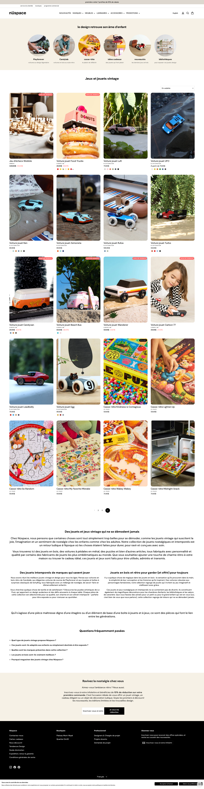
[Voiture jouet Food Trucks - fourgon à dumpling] (71, 169)
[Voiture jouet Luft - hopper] (113, 169)
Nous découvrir (15, 743)
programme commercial (51, 6)
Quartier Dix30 (63, 739)
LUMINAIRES (102, 13)
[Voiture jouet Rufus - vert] (107, 251)
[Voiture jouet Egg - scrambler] (63, 415)
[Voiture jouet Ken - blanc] (11, 251)
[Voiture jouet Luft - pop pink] (107, 169)
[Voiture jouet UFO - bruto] (157, 169)
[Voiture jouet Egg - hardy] (60, 415)
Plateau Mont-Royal (65, 735)
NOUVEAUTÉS (65, 13)
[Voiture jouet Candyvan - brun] (16, 333)
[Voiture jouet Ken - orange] (16, 251)
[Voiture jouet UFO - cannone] (165, 169)
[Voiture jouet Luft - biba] (110, 169)
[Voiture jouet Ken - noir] (24, 251)
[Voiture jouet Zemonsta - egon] (58, 251)
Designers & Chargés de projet (107, 735)
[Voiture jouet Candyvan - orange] (13, 333)
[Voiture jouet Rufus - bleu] (105, 251)
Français (100, 776)
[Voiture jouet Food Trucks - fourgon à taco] (66, 169)
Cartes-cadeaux (16, 739)
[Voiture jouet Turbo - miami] (157, 251)
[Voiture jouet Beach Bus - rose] (60, 333)
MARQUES (77, 13)
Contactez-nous (16, 735)
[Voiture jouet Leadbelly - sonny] (13, 415)
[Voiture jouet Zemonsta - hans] (63, 251)
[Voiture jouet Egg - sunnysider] (58, 415)
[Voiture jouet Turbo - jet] (160, 251)
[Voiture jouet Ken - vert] (21, 251)
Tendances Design (17, 746)
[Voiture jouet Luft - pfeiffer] (105, 169)
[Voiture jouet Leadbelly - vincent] (11, 415)
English (175, 13)
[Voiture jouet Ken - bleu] (19, 251)
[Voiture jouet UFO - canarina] (155, 169)
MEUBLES (89, 13)
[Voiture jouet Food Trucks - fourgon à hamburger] (58, 169)
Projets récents (100, 739)
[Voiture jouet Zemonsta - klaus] (60, 251)
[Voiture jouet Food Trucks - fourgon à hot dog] (60, 169)
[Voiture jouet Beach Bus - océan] (58, 333)
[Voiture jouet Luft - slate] (115, 169)
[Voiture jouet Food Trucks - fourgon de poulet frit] (68, 169)
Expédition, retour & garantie (21, 754)
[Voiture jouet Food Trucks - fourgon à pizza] (63, 169)
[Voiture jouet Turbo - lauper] (152, 251)
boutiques (38, 6)
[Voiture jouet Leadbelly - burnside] (16, 415)
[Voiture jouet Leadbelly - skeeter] (19, 415)
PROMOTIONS (132, 13)
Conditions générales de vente (22, 757)
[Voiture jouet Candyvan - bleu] (11, 333)
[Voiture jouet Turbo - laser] (155, 251)
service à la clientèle (26, 6)
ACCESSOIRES (117, 13)
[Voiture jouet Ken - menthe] (13, 251)
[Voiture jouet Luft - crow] (118, 169)
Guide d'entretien (16, 750)
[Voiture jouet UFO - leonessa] (163, 169)
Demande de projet (102, 743)
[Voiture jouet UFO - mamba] (160, 169)
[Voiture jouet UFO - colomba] (152, 169)
